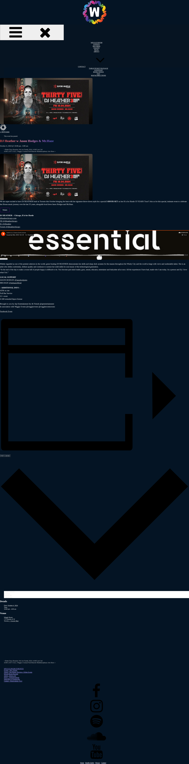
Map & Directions (98, 75)
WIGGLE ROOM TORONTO (14, 668)
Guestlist (98, 70)
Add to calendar (5, 456)
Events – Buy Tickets (10, 670)
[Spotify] (96, 728)
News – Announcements (11, 677)
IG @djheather (5, 224)
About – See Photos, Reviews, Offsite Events (18, 672)
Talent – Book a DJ (10, 676)
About (96, 51)
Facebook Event (6, 311)
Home (82, 763)
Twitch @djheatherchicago (10, 227)
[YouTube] (96, 758)
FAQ (98, 74)
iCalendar (7, 593)
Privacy (97, 763)
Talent (96, 48)
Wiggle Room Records (11, 674)
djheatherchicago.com (8, 218)
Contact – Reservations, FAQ (13, 681)
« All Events (4, 132)
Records (96, 46)
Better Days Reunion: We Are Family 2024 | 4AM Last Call (23, 149)
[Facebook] (96, 698)
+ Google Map (14, 621)
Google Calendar (9, 592)
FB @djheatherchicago (8, 221)
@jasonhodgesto (21, 280)
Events (96, 44)
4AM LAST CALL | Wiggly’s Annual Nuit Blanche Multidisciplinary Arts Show (30, 151)
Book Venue (98, 72)
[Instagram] (96, 713)
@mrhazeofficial (15, 283)
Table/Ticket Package (98, 68)
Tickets (5, 210)
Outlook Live (8, 597)
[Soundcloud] (96, 743)
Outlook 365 (8, 595)
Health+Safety (89, 763)
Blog (96, 50)
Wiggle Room (96, 42)
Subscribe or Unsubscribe (12, 679)
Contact (82, 66)
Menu (61, 39)
